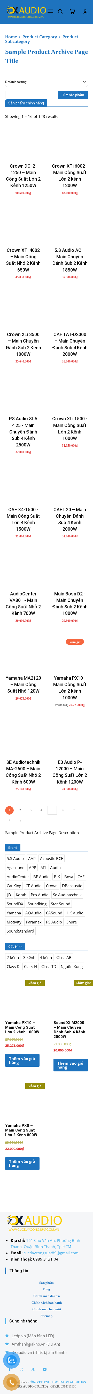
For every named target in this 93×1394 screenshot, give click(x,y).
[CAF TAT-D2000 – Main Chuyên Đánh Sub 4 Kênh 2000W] (70, 309)
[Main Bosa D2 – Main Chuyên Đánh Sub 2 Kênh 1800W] (70, 569)
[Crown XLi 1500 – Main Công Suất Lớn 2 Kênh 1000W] (70, 394)
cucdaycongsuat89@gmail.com (51, 1252)
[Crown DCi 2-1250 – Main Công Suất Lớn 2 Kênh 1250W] (23, 141)
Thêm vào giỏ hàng (22, 1060)
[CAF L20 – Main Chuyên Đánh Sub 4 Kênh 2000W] (70, 485)
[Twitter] (32, 1369)
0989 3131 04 (45, 1259)
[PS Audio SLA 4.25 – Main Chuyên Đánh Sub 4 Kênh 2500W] (23, 394)
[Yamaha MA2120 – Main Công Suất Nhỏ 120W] (23, 653)
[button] (60, 11)
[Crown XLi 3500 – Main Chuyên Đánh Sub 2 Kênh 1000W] (23, 309)
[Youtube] (44, 1369)
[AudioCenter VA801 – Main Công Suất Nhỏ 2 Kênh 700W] (23, 569)
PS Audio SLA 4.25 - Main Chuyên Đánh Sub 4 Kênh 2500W (23, 431)
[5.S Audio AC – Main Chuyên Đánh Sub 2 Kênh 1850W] (70, 225)
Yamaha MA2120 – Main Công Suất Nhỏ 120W (23, 684)
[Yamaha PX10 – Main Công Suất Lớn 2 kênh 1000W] (70, 653)
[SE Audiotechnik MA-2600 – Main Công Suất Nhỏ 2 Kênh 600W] (23, 737)
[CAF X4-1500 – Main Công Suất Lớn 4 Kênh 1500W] (23, 485)
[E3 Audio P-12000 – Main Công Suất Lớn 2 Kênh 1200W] (70, 737)
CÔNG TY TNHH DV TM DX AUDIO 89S (57, 1382)
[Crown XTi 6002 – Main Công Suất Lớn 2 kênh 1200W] (70, 141)
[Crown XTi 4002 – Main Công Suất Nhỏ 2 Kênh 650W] (23, 225)
